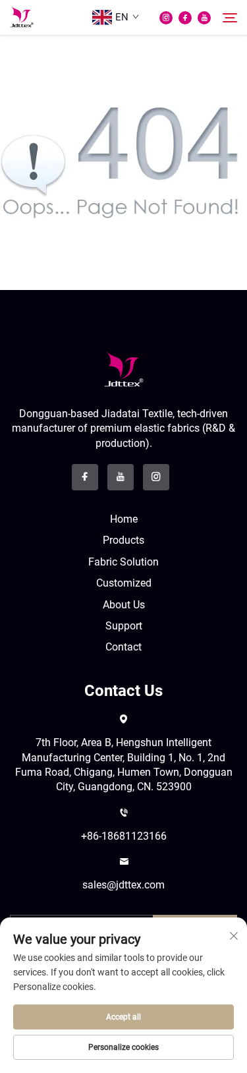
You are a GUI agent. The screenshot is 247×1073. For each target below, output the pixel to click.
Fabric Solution (123, 562)
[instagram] (166, 17)
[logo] (124, 368)
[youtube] (204, 17)
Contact (123, 647)
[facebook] (185, 17)
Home (124, 519)
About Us (124, 604)
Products (123, 540)
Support (123, 626)
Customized (123, 583)
